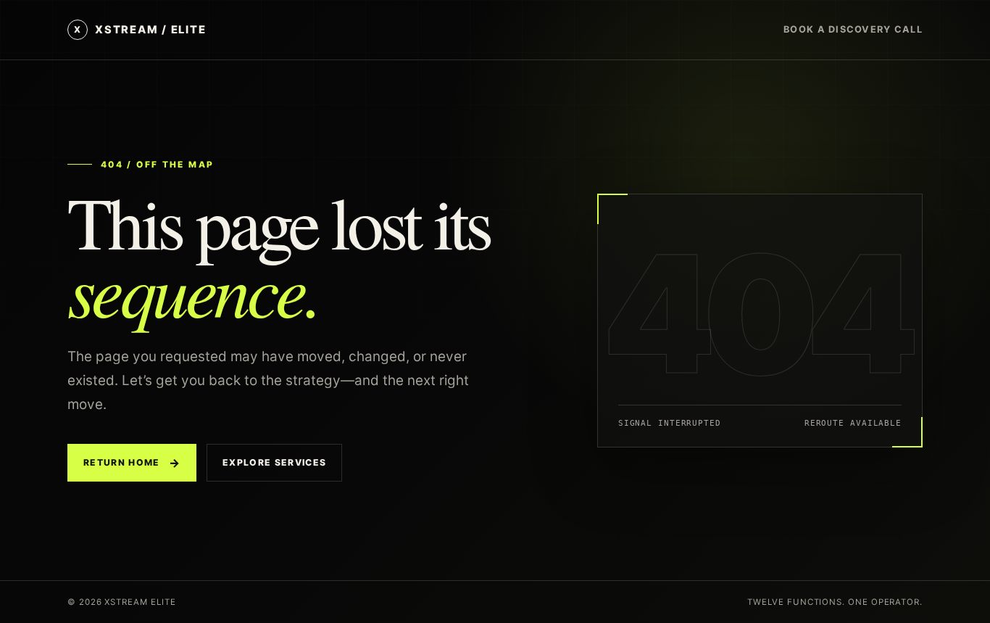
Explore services (274, 462)
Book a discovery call (853, 29)
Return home (131, 462)
